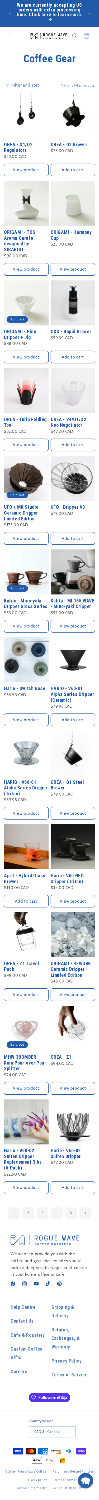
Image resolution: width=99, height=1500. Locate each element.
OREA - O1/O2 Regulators (18, 147)
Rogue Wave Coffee (32, 1471)
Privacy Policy (66, 1361)
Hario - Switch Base (24, 688)
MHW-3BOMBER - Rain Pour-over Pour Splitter (25, 1062)
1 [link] (14, 1212)
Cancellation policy (67, 1488)
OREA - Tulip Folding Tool (25, 422)
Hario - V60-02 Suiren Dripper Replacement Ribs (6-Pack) (23, 1159)
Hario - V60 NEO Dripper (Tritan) (67, 878)
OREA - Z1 (61, 1057)
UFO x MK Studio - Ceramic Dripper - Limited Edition (22, 512)
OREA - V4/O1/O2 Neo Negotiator (68, 422)
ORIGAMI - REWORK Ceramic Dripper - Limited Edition (71, 969)
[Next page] (85, 1213)
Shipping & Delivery (62, 1311)
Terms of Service (69, 1374)
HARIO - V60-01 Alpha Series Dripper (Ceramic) (72, 694)
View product (26, 170)
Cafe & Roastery (28, 1335)
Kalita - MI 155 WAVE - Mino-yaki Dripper (73, 603)
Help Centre (23, 1307)
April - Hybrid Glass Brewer (24, 878)
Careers (19, 1371)
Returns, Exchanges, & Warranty (65, 1338)
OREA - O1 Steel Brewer (67, 785)
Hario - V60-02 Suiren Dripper (66, 1153)
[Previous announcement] (10, 13)
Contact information (32, 1488)
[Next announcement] (89, 13)
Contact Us (22, 1321)
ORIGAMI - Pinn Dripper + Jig (20, 334)
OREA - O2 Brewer (69, 144)
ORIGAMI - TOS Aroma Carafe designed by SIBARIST (19, 240)
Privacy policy (36, 1480)
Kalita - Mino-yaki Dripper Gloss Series (26, 603)
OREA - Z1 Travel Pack (21, 966)
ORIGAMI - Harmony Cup (71, 235)
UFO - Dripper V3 (68, 507)
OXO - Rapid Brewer (71, 331)
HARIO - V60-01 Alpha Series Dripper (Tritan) (26, 787)
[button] (10, 36)
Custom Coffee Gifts (27, 1353)
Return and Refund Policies (73, 1471)
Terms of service (65, 1480)
